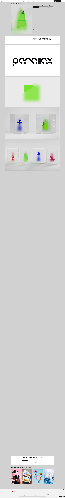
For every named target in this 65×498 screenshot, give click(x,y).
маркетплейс (35, 1)
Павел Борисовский (20, 3)
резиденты (19, 1)
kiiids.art (53, 493)
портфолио (7, 1)
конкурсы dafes (24, 1)
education (46, 493)
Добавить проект (57, 1)
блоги (38, 1)
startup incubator (47, 494)
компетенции (12, 1)
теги (16, 1)
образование (30, 1)
